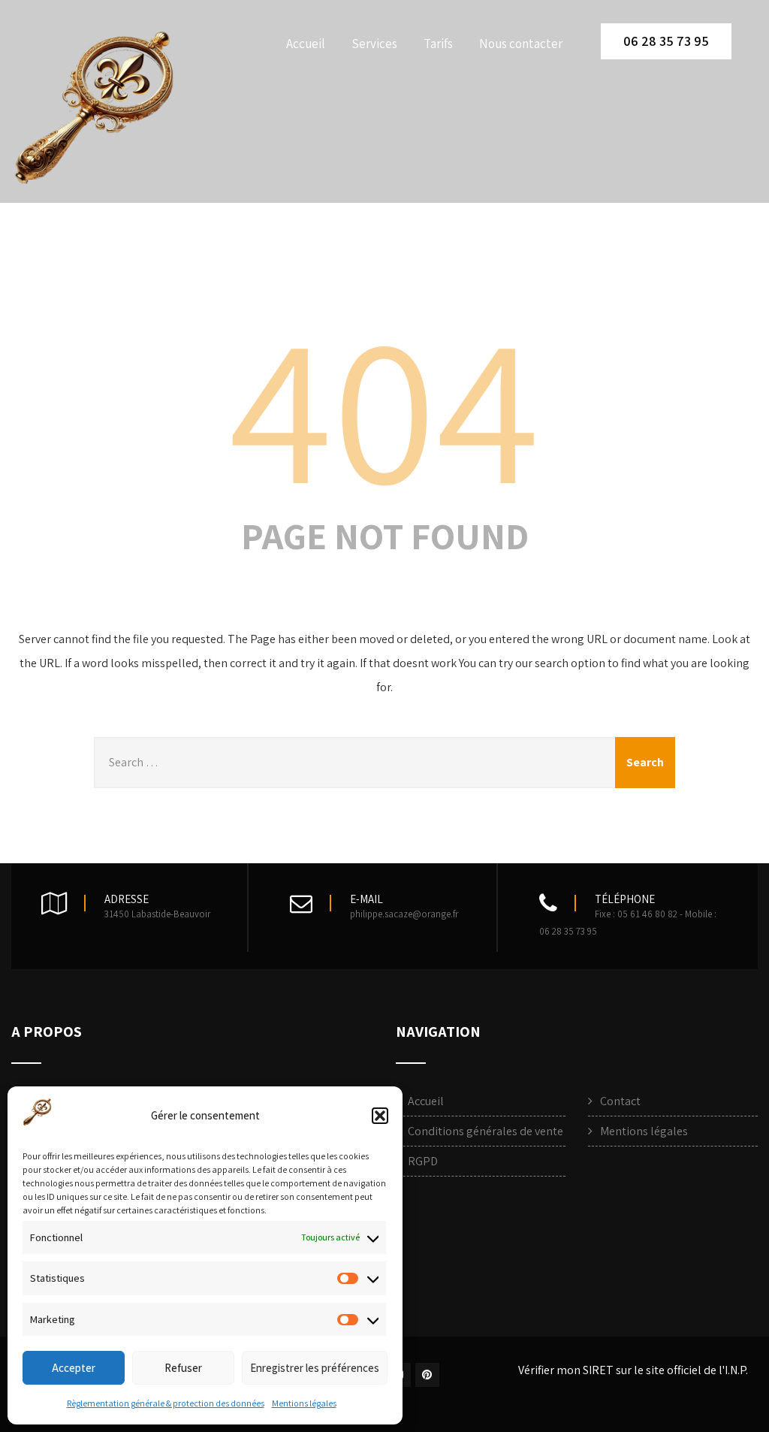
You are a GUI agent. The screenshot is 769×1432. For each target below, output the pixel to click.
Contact (620, 1101)
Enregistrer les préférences (314, 1368)
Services (374, 43)
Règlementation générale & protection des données (165, 1403)
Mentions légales (304, 1403)
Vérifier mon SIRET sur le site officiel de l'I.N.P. (633, 1370)
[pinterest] (427, 1375)
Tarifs (438, 43)
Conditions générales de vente (485, 1131)
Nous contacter (520, 43)
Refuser (183, 1368)
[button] (380, 1115)
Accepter (73, 1368)
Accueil (305, 43)
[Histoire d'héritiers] (95, 110)
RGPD (423, 1161)
